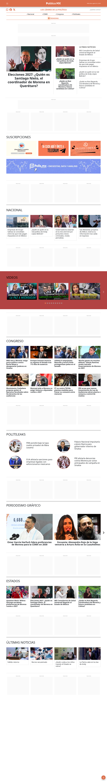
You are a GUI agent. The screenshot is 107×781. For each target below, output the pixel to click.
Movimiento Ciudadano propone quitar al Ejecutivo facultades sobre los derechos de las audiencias (17, 392)
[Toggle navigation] (7, 3)
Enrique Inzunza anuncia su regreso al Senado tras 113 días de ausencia (40, 362)
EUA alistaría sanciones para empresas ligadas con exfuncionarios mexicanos (39, 461)
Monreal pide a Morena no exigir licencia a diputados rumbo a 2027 (41, 390)
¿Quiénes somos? (95, 10)
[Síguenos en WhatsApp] (7, 9)
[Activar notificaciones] (103, 777)
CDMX (45, 14)
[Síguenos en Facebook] (10, 9)
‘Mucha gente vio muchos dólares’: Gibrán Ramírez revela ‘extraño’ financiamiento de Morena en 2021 (89, 364)
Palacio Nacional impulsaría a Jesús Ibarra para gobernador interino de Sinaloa (87, 445)
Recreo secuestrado (39, 662)
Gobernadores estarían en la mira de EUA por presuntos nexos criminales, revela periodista (65, 234)
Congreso (60, 14)
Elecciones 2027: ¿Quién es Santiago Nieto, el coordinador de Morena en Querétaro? (29, 80)
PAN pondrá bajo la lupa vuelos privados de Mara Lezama (37, 445)
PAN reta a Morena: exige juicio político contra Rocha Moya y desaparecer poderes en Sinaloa (17, 364)
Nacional (31, 14)
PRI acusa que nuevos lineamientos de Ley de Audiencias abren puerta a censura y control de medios (89, 392)
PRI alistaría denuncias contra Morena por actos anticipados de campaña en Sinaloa (87, 462)
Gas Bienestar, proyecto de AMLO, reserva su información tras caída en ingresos (89, 233)
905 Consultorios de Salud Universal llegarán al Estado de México (89, 52)
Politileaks (76, 14)
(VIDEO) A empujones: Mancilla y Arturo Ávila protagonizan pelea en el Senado (64, 363)
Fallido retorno (13, 662)
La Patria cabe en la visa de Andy (89, 663)
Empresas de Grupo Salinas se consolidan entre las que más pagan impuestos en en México (89, 63)
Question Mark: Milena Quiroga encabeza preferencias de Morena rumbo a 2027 (16, 603)
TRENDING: (54, 18)
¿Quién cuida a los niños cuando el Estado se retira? (65, 664)
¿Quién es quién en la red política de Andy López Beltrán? (65, 61)
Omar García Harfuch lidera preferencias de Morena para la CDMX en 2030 (29, 543)
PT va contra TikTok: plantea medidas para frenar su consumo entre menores (64, 391)
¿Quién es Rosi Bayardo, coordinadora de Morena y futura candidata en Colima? (65, 85)
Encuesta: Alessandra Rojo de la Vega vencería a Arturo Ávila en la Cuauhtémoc (77, 543)
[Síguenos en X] (14, 9)
